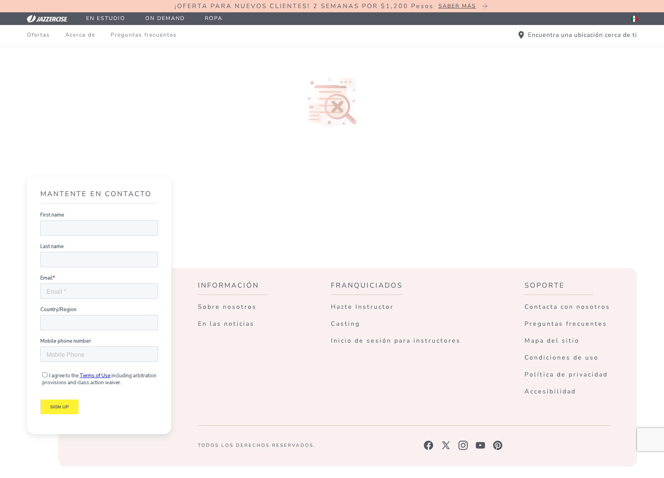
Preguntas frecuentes (144, 34)
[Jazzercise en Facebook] (428, 445)
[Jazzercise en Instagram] (463, 445)
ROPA (213, 18)
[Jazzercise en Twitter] (446, 445)
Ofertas (38, 34)
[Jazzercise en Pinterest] (498, 445)
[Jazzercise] (51, 18)
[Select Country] (634, 19)
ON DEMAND (165, 18)
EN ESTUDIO (105, 18)
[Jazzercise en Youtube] (480, 445)
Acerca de (80, 34)
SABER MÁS (457, 6)
